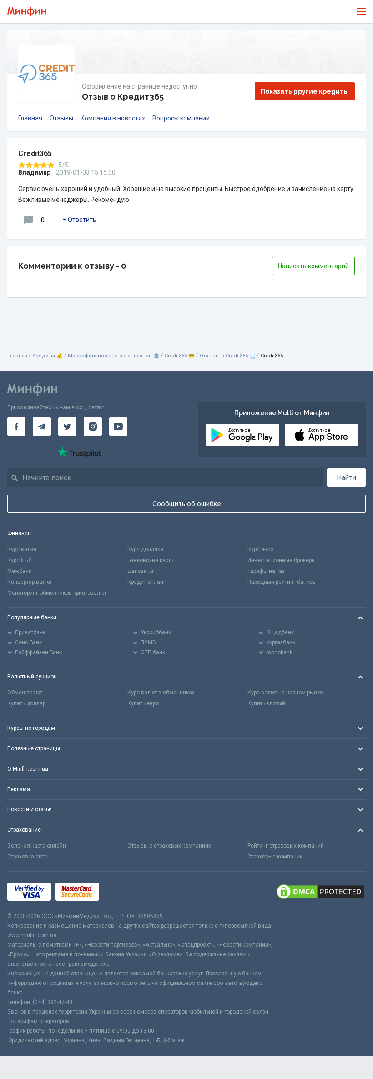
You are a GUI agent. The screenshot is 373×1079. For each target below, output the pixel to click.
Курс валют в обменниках (161, 692)
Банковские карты (151, 560)
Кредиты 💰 (47, 356)
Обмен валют (24, 692)
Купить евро (143, 703)
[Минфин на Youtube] (118, 426)
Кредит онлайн (146, 582)
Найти (346, 477)
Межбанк (19, 571)
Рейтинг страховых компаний (285, 846)
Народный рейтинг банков (281, 582)
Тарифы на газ (266, 571)
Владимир (34, 172)
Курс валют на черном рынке (285, 692)
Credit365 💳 (180, 356)
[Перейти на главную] (26, 11)
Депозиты (140, 571)
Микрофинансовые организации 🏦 (114, 356)
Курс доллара (145, 549)
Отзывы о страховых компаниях (169, 846)
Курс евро (260, 549)
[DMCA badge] (320, 892)
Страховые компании (275, 856)
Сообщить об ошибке (186, 503)
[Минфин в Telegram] (42, 426)
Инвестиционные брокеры (281, 560)
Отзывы (61, 118)
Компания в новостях (113, 118)
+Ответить (79, 219)
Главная (30, 118)
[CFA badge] (124, 891)
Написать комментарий (313, 266)
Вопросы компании (181, 118)
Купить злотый (266, 703)
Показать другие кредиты (305, 91)
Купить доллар (26, 703)
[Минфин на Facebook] (16, 426)
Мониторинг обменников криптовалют (56, 593)
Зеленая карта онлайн (36, 846)
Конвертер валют (29, 582)
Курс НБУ (19, 560)
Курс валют (22, 549)
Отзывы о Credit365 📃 (228, 356)
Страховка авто (27, 856)
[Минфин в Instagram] (93, 426)
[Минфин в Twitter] (67, 426)
